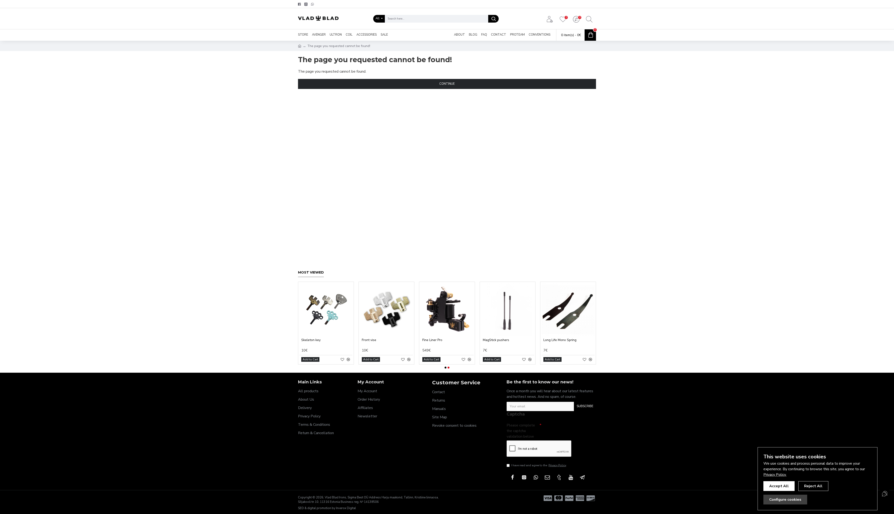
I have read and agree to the (538, 465)
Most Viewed (311, 272)
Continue (447, 84)
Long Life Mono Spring (559, 340)
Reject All (813, 486)
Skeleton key (311, 340)
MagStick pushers (496, 340)
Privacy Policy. (774, 474)
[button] (446, 368)
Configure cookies (785, 499)
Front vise (369, 340)
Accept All (779, 486)
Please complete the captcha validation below (521, 431)
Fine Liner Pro (432, 340)
